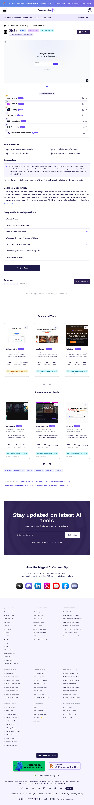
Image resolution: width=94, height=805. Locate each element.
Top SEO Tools (38, 690)
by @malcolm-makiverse (12, 456)
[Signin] (90, 10)
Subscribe (72, 535)
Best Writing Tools (10, 707)
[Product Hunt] (64, 766)
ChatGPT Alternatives (70, 612)
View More (8, 204)
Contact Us (7, 646)
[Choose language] (69, 788)
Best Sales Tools (9, 738)
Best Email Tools (9, 735)
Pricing (6, 643)
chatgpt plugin (33, 30)
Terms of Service (9, 653)
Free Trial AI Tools (69, 714)
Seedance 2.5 (19, 470)
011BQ (53, 799)
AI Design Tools (38, 622)
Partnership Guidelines (11, 663)
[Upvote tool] (26, 327)
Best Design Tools (10, 728)
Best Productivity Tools (12, 731)
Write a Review (82, 282)
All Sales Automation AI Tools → (59, 482)
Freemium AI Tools (69, 710)
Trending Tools (9, 615)
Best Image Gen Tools (11, 717)
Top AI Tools (39, 669)
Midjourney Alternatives (71, 615)
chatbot (23, 30)
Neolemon (49, 470)
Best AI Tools (8, 673)
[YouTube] (61, 788)
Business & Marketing (19, 26)
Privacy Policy (8, 657)
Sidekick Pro (39, 470)
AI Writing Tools (38, 612)
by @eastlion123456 (41, 456)
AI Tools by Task (40, 608)
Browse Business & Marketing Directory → (52, 485)
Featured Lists (70, 669)
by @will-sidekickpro (11, 373)
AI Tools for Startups (11, 697)
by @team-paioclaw (71, 373)
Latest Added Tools (40, 714)
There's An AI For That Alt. (72, 629)
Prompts (7, 632)
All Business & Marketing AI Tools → (30, 482)
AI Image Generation (40, 632)
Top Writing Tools (39, 673)
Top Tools (7, 622)
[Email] (39, 788)
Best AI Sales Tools (43, 17)
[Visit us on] (74, 585)
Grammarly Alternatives (71, 622)
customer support (47, 30)
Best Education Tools (11, 745)
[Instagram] (50, 788)
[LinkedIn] (33, 788)
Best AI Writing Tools (11, 677)
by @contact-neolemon (42, 373)
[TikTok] (55, 788)
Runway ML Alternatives (71, 697)
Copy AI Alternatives (70, 683)
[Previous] (44, 383)
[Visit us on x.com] (19, 585)
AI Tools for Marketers (11, 690)
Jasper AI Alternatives (71, 680)
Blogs (35, 707)
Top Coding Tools (39, 677)
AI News (6, 625)
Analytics (36, 721)
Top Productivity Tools (41, 697)
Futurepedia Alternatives (71, 625)
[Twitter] (22, 788)
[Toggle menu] (4, 10)
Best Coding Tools (10, 714)
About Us (7, 636)
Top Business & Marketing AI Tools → (19, 485)
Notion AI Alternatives (70, 690)
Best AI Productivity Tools (12, 683)
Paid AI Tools (67, 717)
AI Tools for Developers (12, 694)
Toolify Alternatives (70, 632)
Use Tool (85, 32)
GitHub (6, 639)
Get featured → (84, 17)
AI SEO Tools (37, 625)
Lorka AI (29, 470)
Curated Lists (10, 703)
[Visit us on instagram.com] (47, 585)
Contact (14, 794)
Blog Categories (38, 710)
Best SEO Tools (9, 710)
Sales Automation (39, 26)
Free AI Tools (8, 619)
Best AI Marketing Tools (23, 17)
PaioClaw (59, 470)
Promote (24, 794)
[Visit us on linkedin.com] (37, 585)
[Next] (50, 383)
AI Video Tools (38, 619)
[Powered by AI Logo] (47, 10)
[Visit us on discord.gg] (28, 585)
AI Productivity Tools (40, 636)
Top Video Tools (39, 683)
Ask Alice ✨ (37, 717)
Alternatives (69, 608)
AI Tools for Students (11, 687)
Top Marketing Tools (40, 687)
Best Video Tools (10, 721)
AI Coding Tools (38, 615)
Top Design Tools (39, 694)
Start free (37, 3)
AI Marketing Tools (39, 629)
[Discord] (27, 788)
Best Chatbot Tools (10, 742)
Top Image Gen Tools (40, 680)
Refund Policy (8, 660)
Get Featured (8, 612)
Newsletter (7, 629)
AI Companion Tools (40, 639)
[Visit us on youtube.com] (56, 585)
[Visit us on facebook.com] (65, 585)
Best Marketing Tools (11, 724)
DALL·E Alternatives (70, 694)
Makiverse (8, 470)
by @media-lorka (70, 456)
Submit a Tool (8, 650)
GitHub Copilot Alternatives (72, 619)
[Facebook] (44, 788)
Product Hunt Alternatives (72, 636)
